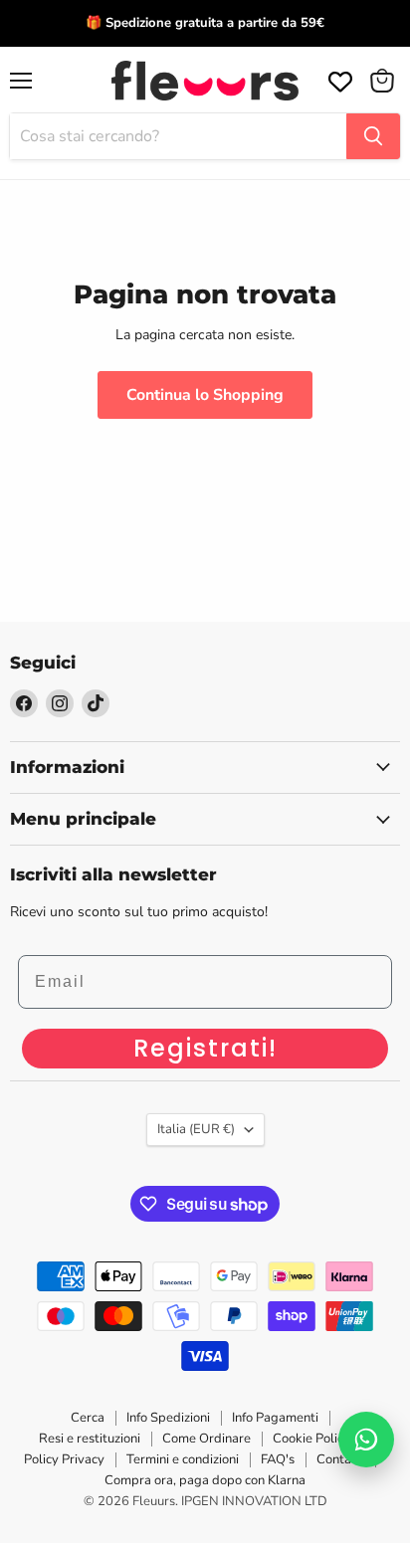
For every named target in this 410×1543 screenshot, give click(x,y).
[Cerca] (373, 136)
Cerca (87, 1418)
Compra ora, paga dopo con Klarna (205, 1480)
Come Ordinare (206, 1438)
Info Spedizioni (168, 1418)
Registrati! (205, 1048)
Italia (196, 1129)
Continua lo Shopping (205, 395)
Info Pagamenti (275, 1418)
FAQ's (278, 1459)
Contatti (340, 1459)
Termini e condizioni (182, 1459)
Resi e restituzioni (89, 1438)
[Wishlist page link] (338, 80)
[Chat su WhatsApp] (366, 1439)
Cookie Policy (311, 1438)
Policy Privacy (64, 1459)
